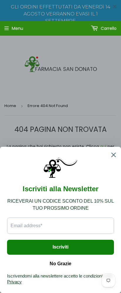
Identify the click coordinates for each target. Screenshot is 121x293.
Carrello (108, 28)
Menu (17, 28)
